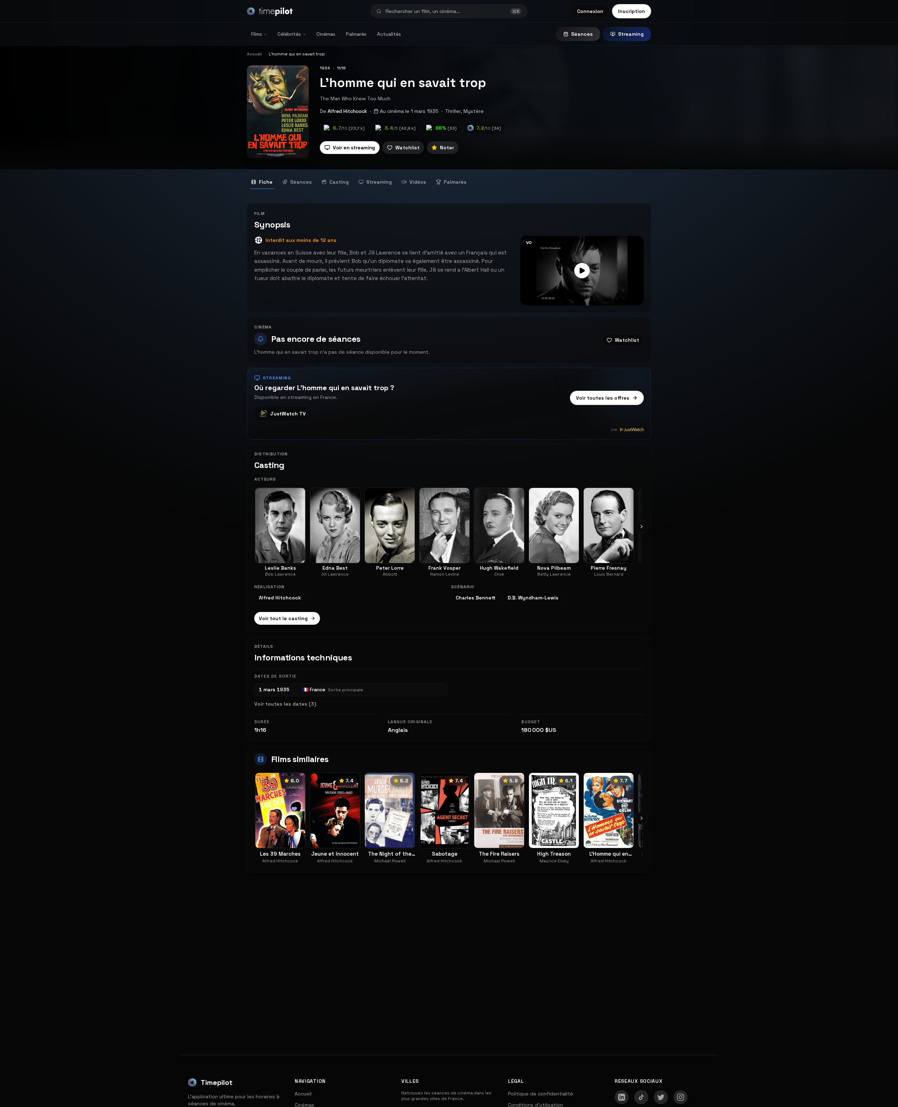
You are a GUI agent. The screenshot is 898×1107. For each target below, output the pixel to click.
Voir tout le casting (283, 618)
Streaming (631, 34)
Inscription (631, 11)
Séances (582, 34)
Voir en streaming (354, 147)
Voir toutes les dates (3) (285, 704)
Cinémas (325, 34)
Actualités (389, 34)
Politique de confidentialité (540, 1094)
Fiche (266, 182)
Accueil (303, 1094)
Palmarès (356, 34)
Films (256, 34)
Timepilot (217, 1082)
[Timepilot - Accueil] (270, 11)
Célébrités (289, 34)
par (614, 429)
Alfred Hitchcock (347, 111)
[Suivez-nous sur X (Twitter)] (661, 1097)
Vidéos (417, 182)
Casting (339, 182)
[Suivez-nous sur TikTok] (641, 1097)
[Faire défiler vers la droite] (641, 526)
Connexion (590, 11)
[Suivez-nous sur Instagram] (681, 1097)
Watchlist (407, 147)
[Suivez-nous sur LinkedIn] (622, 1097)
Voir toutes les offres (602, 398)
